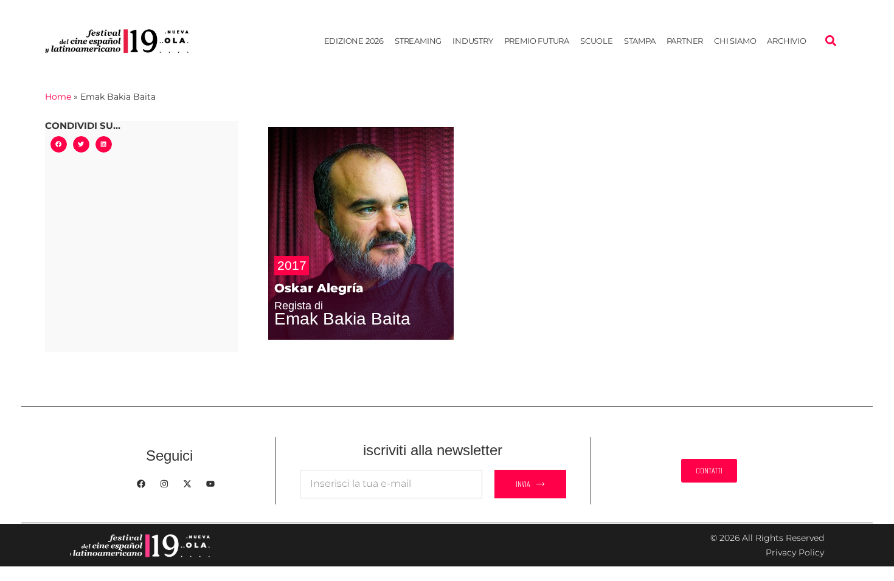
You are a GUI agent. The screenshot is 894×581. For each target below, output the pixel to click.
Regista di (298, 306)
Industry (472, 41)
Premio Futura (536, 41)
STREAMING (418, 41)
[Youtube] (210, 483)
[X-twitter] (187, 483)
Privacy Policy (795, 552)
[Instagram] (164, 483)
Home (58, 96)
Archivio (786, 41)
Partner (685, 41)
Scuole (596, 41)
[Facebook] (141, 483)
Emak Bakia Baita (342, 318)
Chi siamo (735, 41)
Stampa (640, 41)
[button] (830, 41)
